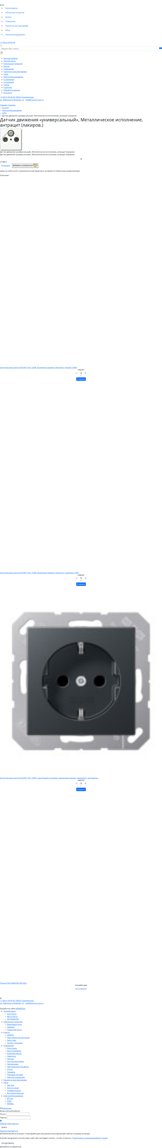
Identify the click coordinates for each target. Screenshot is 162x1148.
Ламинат (11, 1027)
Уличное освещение (16, 1077)
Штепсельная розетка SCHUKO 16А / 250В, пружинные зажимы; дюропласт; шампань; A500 (39, 573)
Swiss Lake (11, 1040)
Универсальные (14, 1090)
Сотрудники (9, 82)
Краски (8, 17)
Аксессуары (12, 1048)
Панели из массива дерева (16, 26)
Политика (8, 87)
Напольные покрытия (14, 12)
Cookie (6, 85)
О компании (9, 79)
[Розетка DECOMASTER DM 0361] (81, 886)
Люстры (10, 1059)
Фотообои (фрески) (15, 1093)
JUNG (9, 1101)
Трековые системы (15, 1074)
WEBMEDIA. (21, 1008)
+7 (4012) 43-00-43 (7, 42)
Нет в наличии (81, 989)
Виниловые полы (14, 1024)
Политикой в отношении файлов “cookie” (90, 1138)
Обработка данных (12, 90)
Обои (7, 30)
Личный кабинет (11, 58)
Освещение (10, 21)
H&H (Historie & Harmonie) (18, 1037)
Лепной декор (11, 8)
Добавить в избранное (23, 165)
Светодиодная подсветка (18, 1067)
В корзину (5, 165)
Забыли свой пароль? (9, 1123)
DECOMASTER (13, 1019)
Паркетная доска (14, 1030)
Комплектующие (14, 1053)
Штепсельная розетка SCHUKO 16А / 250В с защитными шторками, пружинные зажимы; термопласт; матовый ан (49, 778)
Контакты (8, 93)
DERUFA (10, 1035)
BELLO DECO (12, 1016)
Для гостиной (13, 1088)
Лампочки (11, 1056)
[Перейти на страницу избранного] (5, 1108)
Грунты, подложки (15, 1043)
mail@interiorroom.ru (34, 100)
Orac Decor (12, 1014)
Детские (10, 1085)
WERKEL (10, 1104)
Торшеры (11, 1072)
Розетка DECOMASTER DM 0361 (13, 983)
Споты (10, 1069)
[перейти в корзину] (1, 52)
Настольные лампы (15, 1061)
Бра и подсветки (14, 1051)
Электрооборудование (15, 34)
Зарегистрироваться (9, 1131)
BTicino (10, 1098)
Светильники (12, 1064)
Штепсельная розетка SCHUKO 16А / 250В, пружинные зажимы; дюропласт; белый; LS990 (38, 367)
